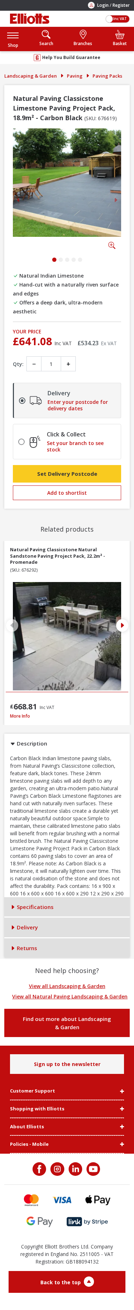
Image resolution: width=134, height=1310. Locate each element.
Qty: (18, 364)
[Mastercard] (31, 1200)
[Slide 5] (80, 259)
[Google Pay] (40, 1221)
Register (121, 5)
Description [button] (31, 743)
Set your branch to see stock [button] (75, 446)
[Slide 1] (54, 259)
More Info (67, 716)
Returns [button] (26, 948)
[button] (12, 39)
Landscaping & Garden (30, 76)
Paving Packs (107, 76)
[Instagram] (56, 1169)
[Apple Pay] (98, 1200)
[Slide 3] (67, 259)
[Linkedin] (75, 1169)
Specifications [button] (34, 906)
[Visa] (62, 1200)
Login (103, 5)
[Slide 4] (73, 259)
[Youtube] (92, 1169)
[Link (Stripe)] (87, 1221)
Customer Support (32, 1091)
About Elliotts (27, 1127)
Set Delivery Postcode (67, 473)
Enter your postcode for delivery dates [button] (78, 405)
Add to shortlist (67, 492)
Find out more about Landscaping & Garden (67, 1023)
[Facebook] (40, 1169)
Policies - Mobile (29, 1144)
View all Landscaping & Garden (67, 986)
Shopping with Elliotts (37, 1109)
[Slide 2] (61, 259)
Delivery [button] (26, 927)
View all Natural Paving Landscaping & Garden (70, 996)
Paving (75, 76)
